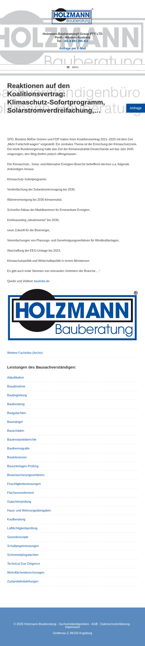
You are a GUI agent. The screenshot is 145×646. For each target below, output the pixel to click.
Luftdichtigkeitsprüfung (22, 528)
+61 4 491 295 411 (75, 41)
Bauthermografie (18, 448)
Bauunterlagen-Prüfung (23, 466)
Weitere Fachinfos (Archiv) (25, 352)
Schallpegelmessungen (23, 546)
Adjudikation (15, 377)
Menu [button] (75, 67)
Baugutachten (16, 413)
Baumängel (15, 421)
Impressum (72, 627)
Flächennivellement (20, 492)
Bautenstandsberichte (21, 439)
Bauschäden (15, 430)
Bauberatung (16, 404)
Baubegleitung (17, 395)
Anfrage (136, 108)
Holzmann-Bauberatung (72, 16)
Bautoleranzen (17, 457)
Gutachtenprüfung (19, 501)
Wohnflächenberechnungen (25, 572)
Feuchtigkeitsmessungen (24, 483)
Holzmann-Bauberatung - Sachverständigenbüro (56, 624)
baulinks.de (41, 281)
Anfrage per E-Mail (72, 48)
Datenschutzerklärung (115, 624)
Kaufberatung (16, 519)
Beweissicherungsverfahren (26, 475)
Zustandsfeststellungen (22, 581)
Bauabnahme (16, 386)
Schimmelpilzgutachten (23, 554)
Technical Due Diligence (23, 563)
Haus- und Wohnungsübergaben (29, 510)
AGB (94, 624)
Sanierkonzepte (17, 537)
